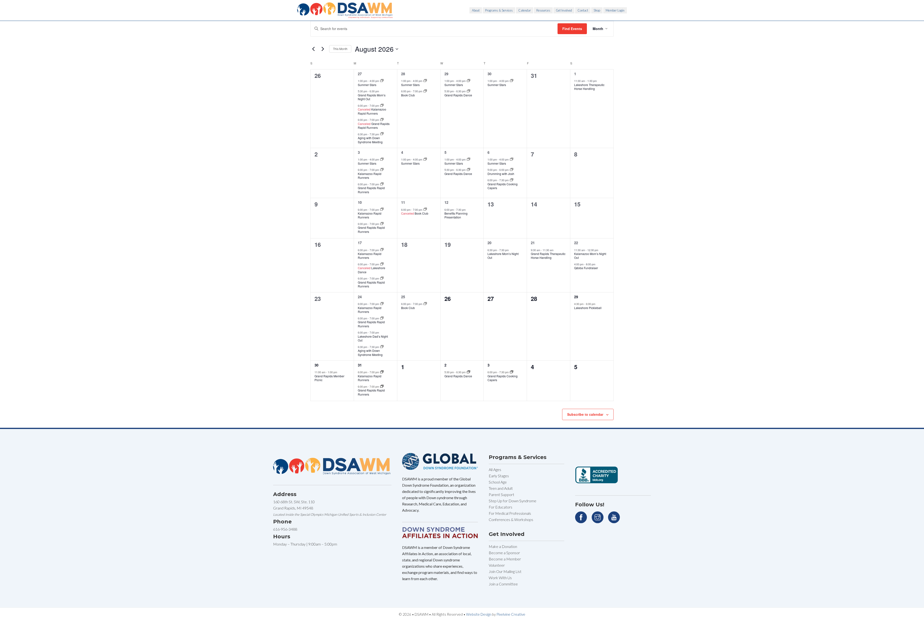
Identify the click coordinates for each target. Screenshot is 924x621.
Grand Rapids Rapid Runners (374, 126)
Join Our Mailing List (505, 571)
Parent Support (501, 494)
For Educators (500, 507)
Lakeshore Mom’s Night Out (503, 256)
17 (360, 242)
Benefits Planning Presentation (456, 215)
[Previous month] (313, 49)
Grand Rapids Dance (458, 95)
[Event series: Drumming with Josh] (511, 170)
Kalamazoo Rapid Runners (372, 111)
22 (576, 242)
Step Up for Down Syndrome (512, 500)
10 (360, 202)
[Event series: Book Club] (425, 91)
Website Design (478, 614)
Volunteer (497, 565)
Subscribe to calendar (585, 414)
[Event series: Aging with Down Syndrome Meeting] (382, 134)
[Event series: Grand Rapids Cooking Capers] (511, 180)
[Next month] (323, 49)
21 (533, 242)
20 (489, 242)
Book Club (408, 95)
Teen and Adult (501, 488)
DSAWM (345, 10)
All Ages (495, 469)
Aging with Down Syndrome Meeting (370, 140)
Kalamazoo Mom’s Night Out (590, 256)
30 (489, 73)
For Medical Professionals (510, 513)
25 (403, 296)
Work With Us (500, 577)
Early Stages (499, 475)
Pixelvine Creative (510, 614)
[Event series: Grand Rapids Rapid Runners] (382, 120)
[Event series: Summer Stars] (382, 81)
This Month (340, 49)
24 (360, 296)
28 (403, 73)
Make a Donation (503, 546)
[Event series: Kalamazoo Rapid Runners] (382, 105)
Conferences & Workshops (511, 519)
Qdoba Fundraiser (586, 268)
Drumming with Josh (501, 174)
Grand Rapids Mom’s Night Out (371, 97)
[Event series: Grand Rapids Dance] (468, 91)
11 (403, 202)
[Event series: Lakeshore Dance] (382, 264)
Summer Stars (367, 85)
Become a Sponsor (504, 552)
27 (360, 73)
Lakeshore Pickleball (588, 308)
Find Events (572, 28)
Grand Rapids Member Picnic (329, 378)
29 (446, 73)
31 (360, 365)
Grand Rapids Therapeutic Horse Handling (548, 256)
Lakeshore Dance (371, 270)
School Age (498, 482)
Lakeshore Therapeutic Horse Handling (589, 87)
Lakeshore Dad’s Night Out (373, 338)
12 (446, 202)
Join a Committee (503, 584)
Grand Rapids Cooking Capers (503, 186)
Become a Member (505, 559)
